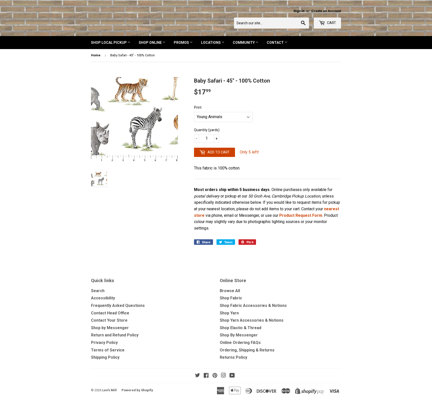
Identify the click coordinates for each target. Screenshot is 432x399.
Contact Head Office (110, 313)
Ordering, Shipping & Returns (247, 350)
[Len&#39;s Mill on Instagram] (223, 375)
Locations (211, 43)
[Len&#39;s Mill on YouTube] (232, 375)
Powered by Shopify (137, 390)
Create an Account (326, 11)
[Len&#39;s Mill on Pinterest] (215, 375)
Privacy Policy (104, 342)
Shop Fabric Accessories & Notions (253, 305)
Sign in (299, 11)
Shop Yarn (229, 313)
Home (95, 55)
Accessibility (103, 298)
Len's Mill (109, 390)
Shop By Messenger (239, 335)
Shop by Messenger (110, 327)
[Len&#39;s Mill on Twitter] (197, 375)
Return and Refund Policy (114, 335)
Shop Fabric (231, 298)
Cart (331, 23)
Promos (182, 43)
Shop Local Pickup (109, 43)
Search (97, 290)
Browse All (230, 290)
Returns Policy (233, 357)
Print (198, 107)
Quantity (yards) (207, 130)
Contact (275, 43)
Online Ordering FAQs (240, 342)
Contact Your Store (109, 320)
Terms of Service (107, 350)
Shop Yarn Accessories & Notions (252, 320)
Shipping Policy (105, 357)
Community (244, 43)
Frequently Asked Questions (118, 305)
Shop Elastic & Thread (240, 327)
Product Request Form (300, 215)
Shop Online (150, 43)
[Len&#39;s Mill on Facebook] (206, 375)
